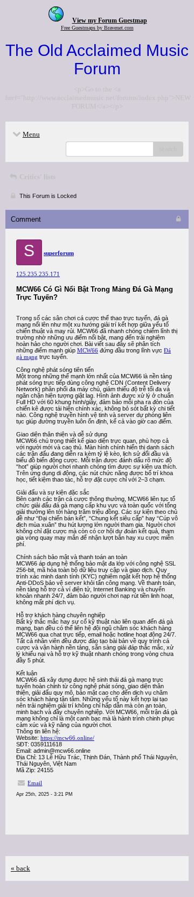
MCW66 (87, 350)
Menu (31, 134)
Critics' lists (37, 177)
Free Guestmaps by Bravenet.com (97, 28)
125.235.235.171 (38, 274)
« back (20, 868)
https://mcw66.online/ (67, 737)
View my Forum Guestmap (109, 20)
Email (34, 783)
